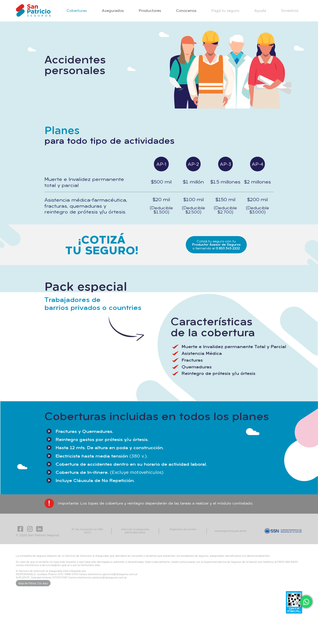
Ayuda (260, 10)
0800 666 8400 (287, 561)
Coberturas (77, 10)
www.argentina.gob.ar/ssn (231, 531)
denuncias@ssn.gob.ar (56, 565)
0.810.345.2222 (228, 248)
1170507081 (59, 577)
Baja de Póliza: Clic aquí (33, 583)
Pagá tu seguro (225, 10)
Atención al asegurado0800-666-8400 (135, 531)
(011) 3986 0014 (68, 574)
